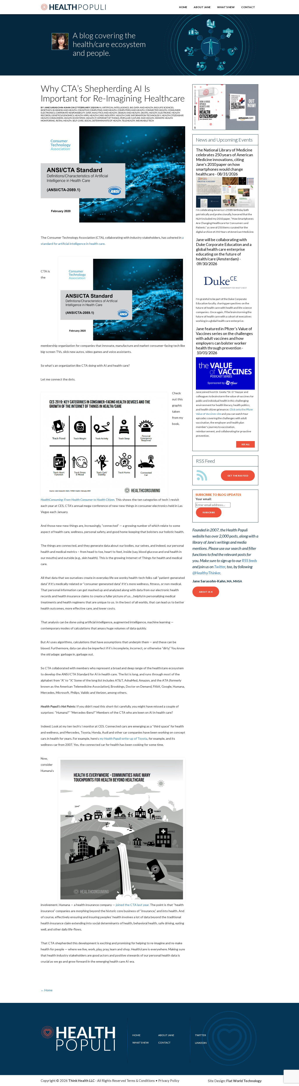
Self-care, (78, 120)
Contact (248, 7)
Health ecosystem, (75, 118)
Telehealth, (129, 120)
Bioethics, (47, 110)
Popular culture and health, (137, 118)
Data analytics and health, (102, 112)
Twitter (219, 566)
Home (183, 7)
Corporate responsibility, (71, 112)
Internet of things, (108, 118)
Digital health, (149, 112)
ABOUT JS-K (206, 591)
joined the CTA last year (132, 905)
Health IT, (91, 118)
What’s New (226, 7)
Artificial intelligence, (116, 107)
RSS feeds (249, 560)
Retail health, (64, 120)
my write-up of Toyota (123, 738)
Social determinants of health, (103, 120)
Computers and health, (132, 110)
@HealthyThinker (206, 572)
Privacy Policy (168, 1080)
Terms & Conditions (141, 1080)
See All (245, 444)
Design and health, (129, 112)
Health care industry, (103, 115)
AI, (100, 107)
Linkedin (201, 1042)
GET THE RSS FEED (237, 475)
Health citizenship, (173, 115)
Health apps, (82, 115)
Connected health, (157, 110)
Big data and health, (142, 107)
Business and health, (65, 110)
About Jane (202, 7)
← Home (47, 990)
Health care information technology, (139, 115)
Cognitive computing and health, (98, 110)
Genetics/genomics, (63, 115)
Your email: (203, 499)
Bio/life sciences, (164, 107)
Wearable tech (145, 120)
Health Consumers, (52, 118)
